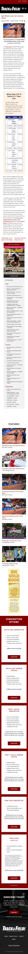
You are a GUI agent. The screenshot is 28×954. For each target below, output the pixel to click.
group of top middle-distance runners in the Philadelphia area (13, 219)
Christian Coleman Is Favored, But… (14, 324)
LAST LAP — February (11, 402)
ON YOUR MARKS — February (13, 396)
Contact (21, 936)
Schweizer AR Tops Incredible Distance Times (13, 337)
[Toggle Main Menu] (23, 8)
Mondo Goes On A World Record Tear (15, 286)
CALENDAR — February (11, 406)
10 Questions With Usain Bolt (13, 362)
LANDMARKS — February (12, 398)
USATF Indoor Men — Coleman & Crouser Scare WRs (14, 292)
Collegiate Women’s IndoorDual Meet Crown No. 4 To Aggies (14, 305)
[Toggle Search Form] (26, 9)
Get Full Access (14, 244)
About (14, 939)
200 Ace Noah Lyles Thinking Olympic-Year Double (13, 330)
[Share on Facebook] (20, 21)
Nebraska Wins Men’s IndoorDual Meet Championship (13, 301)
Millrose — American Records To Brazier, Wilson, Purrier (14, 289)
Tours (6, 936)
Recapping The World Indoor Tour (14, 295)
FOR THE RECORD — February (13, 404)
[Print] (24, 21)
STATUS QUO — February (12, 400)
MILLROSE (9, 47)
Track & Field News (10, 9)
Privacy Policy (13, 936)
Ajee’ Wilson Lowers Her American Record (13, 445)
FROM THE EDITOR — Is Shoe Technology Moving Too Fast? (13, 393)
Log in (20, 916)
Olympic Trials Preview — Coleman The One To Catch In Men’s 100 (14, 321)
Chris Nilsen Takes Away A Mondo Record (13, 468)
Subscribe (14, 657)
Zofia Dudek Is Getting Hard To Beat (14, 360)
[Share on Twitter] (22, 21)
